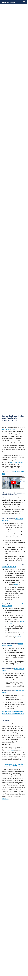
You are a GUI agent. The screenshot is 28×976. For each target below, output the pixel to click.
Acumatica (13, 16)
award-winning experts (17, 462)
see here (16, 584)
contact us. (5, 798)
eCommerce (10, 750)
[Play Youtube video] (13, 482)
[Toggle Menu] (24, 2)
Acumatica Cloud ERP (9, 429)
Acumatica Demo (14, 851)
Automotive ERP (6, 18)
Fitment (13, 18)
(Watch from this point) (9, 566)
